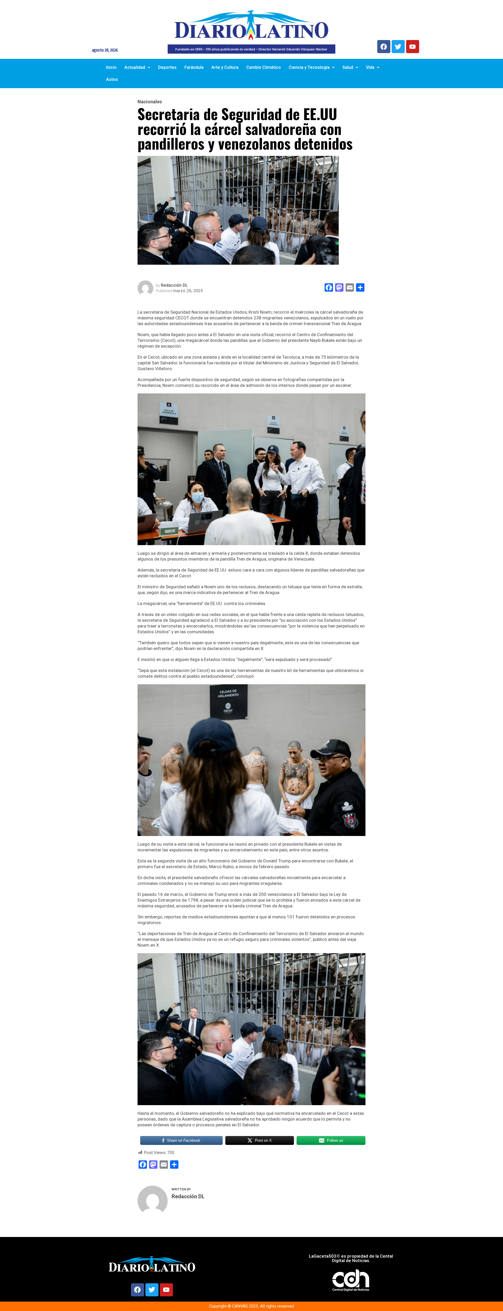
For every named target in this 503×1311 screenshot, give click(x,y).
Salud (347, 67)
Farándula (194, 67)
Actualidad (134, 67)
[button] (137, 67)
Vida (370, 67)
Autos (112, 79)
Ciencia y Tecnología (309, 67)
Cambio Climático (263, 67)
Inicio (111, 67)
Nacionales (150, 101)
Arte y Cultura (224, 67)
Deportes (167, 67)
